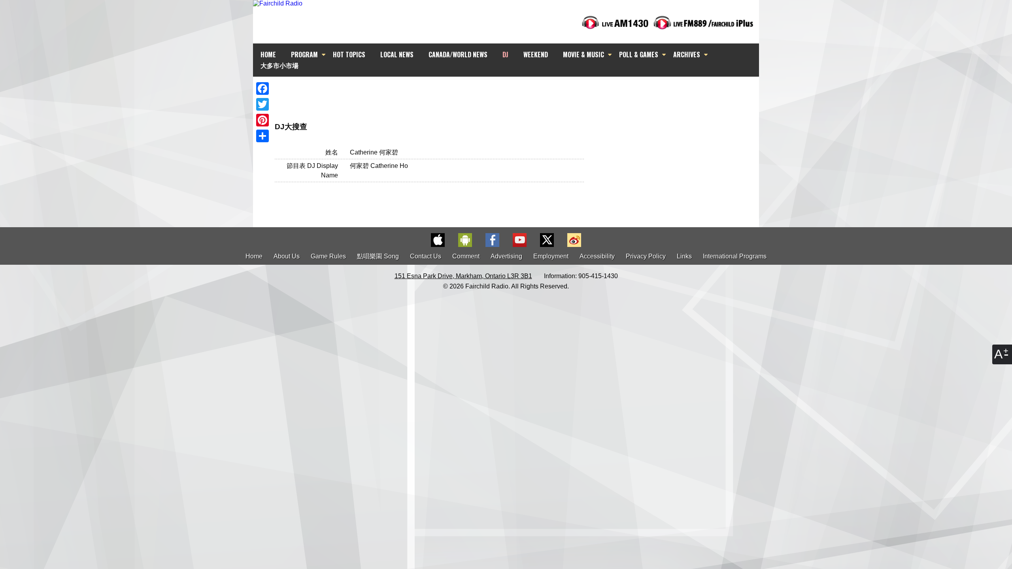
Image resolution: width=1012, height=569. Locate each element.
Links (684, 256)
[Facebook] (262, 88)
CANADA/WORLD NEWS (458, 54)
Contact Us (425, 256)
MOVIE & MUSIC (583, 54)
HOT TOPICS (349, 54)
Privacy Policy (646, 256)
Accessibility (597, 256)
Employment (550, 256)
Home (253, 256)
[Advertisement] (513, 91)
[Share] (262, 136)
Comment (466, 256)
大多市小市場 (279, 65)
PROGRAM (304, 54)
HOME (268, 54)
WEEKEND (535, 54)
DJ (505, 54)
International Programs (735, 256)
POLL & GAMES (638, 54)
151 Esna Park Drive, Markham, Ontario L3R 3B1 (463, 276)
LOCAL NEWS (396, 54)
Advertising (506, 256)
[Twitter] (262, 104)
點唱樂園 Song (378, 256)
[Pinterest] (262, 120)
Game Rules (328, 256)
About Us (287, 256)
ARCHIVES (686, 54)
